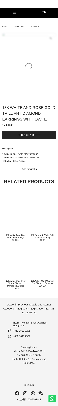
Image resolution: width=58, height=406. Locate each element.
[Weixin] (40, 393)
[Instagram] (25, 393)
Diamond (35, 26)
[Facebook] (17, 393)
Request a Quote (29, 135)
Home (4, 26)
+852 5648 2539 (21, 336)
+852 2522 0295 (21, 330)
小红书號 (21, 399)
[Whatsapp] (52, 398)
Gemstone (19, 26)
